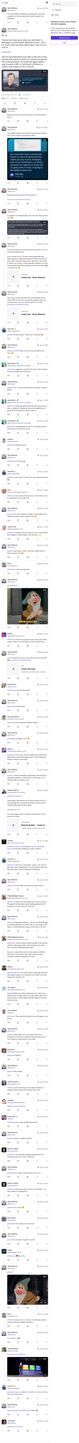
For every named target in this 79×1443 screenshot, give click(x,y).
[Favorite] (27, 22)
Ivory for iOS (26, 95)
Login (64, 42)
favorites (23, 98)
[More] (47, 22)
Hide (44, 71)
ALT (41, 622)
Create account (64, 38)
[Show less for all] (47, 2)
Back (6, 3)
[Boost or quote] (18, 22)
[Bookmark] (37, 22)
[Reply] (5, 103)
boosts (5, 98)
